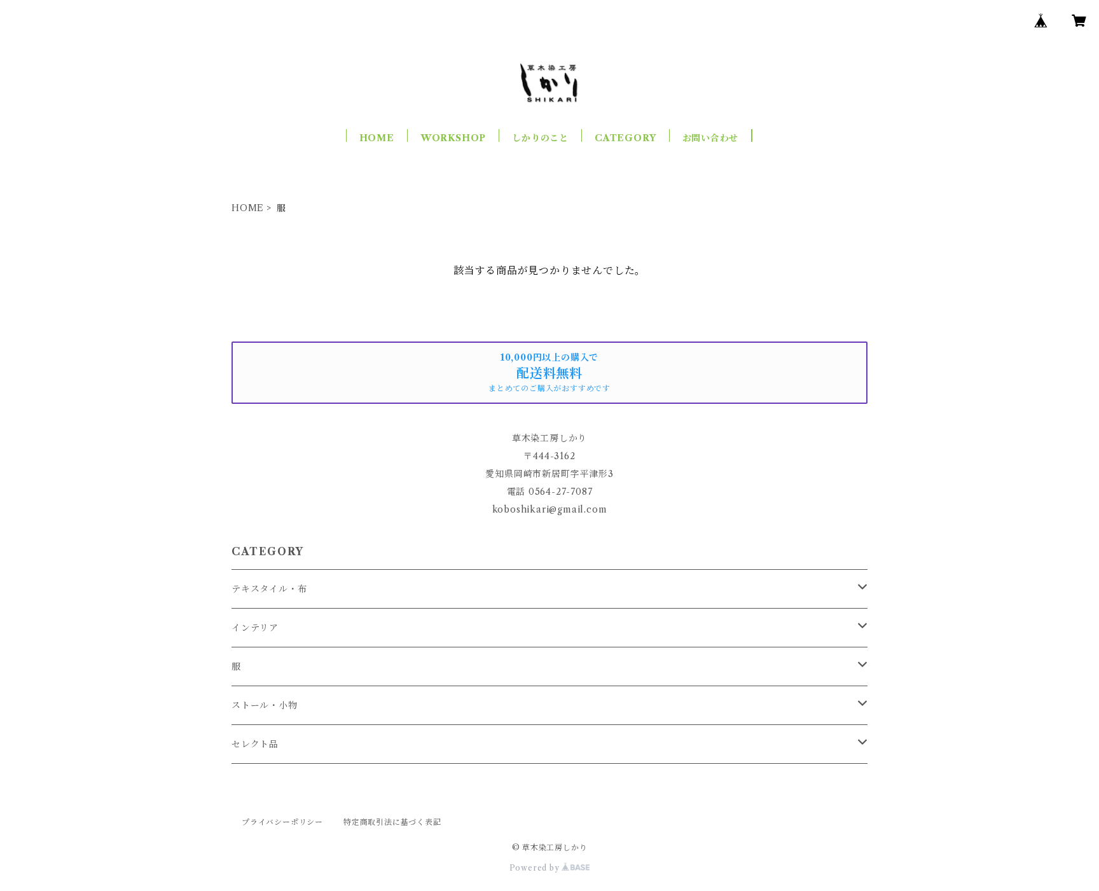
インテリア (255, 627)
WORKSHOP (453, 138)
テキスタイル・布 (269, 589)
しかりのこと (540, 138)
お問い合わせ (710, 138)
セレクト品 (255, 744)
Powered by (535, 868)
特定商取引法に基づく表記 (392, 822)
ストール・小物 (265, 705)
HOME (376, 138)
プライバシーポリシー (282, 822)
